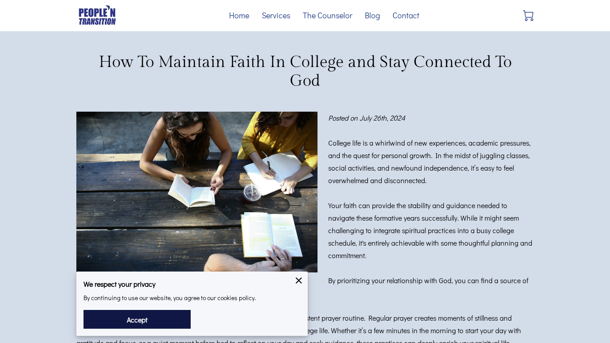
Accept (137, 319)
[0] (528, 15)
